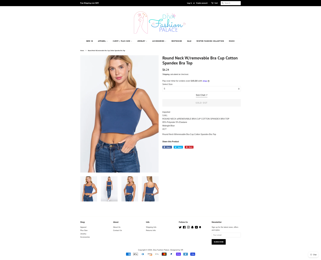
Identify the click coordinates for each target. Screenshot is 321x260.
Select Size (167, 84)
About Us (116, 227)
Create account (202, 3)
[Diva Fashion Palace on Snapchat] (192, 228)
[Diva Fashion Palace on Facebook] (184, 228)
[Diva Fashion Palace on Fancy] (200, 228)
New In (89, 41)
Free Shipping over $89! (89, 3)
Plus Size (84, 230)
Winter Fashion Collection (210, 41)
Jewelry (141, 41)
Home (82, 50)
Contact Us (117, 230)
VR (182, 250)
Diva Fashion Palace (161, 250)
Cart (216, 3)
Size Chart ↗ (201, 95)
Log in (189, 3)
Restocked (177, 41)
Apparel (102, 41)
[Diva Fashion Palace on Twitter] (180, 228)
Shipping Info (151, 227)
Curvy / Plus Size (122, 41)
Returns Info (151, 230)
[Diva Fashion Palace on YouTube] (196, 228)
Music (232, 41)
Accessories (158, 41)
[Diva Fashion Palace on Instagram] (188, 228)
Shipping (165, 74)
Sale (189, 41)
